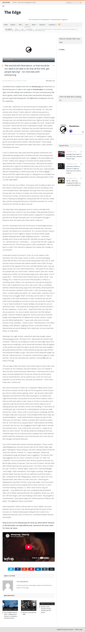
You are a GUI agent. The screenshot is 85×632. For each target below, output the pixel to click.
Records (42, 25)
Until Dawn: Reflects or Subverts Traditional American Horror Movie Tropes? (73, 169)
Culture (12, 25)
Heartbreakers (38, 89)
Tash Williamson (22, 582)
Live (26, 25)
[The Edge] (12, 11)
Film (20, 25)
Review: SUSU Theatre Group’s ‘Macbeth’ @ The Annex (46, 609)
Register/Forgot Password (65, 629)
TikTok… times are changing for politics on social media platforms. (25, 2)
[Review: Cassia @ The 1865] (28, 605)
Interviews (49, 81)
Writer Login (78, 629)
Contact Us (52, 25)
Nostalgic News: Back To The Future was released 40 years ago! (74, 156)
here (44, 358)
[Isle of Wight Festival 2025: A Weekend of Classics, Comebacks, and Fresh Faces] (10, 605)
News (33, 25)
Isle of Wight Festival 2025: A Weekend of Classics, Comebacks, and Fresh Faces (10, 615)
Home (6, 25)
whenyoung (36, 86)
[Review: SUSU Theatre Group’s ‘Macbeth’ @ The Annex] (47, 602)
